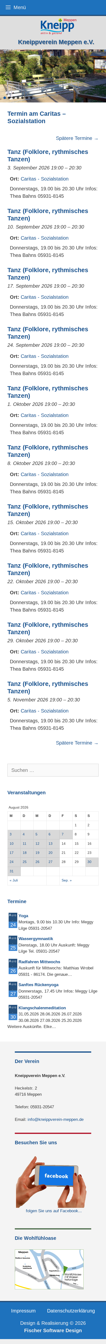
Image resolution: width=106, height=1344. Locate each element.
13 (51, 844)
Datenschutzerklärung (71, 1310)
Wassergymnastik (35, 938)
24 (12, 862)
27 (51, 862)
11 (24, 844)
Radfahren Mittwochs (39, 962)
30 (89, 862)
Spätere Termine (77, 138)
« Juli (14, 880)
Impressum (23, 1310)
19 (37, 853)
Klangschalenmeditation (42, 1008)
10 (12, 844)
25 (25, 862)
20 (51, 853)
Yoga (23, 915)
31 (12, 871)
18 (25, 853)
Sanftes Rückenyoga (38, 984)
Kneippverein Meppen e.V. (56, 41)
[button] (4, 98)
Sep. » (67, 880)
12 (37, 844)
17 (12, 853)
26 (37, 862)
